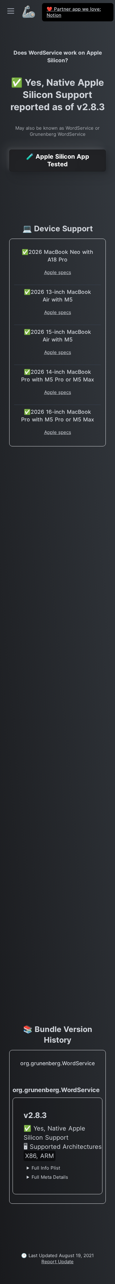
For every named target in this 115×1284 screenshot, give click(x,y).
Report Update (57, 1261)
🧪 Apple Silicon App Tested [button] (57, 160)
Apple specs (57, 272)
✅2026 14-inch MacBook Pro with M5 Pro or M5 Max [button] (57, 376)
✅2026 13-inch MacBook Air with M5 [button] (57, 296)
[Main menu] (10, 11)
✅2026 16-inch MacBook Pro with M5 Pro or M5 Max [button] (57, 416)
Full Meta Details (50, 1177)
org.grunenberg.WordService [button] (57, 1063)
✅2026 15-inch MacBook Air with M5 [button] (57, 336)
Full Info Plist (46, 1168)
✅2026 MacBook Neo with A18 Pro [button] (57, 256)
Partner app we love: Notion (74, 12)
